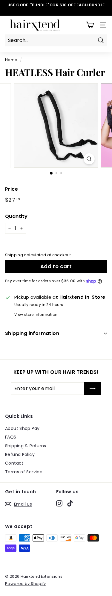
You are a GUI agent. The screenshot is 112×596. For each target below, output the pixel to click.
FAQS (10, 437)
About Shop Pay (22, 428)
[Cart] (90, 25)
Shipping (14, 254)
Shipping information (32, 333)
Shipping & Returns (25, 446)
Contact (14, 463)
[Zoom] (89, 158)
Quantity (16, 216)
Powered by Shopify (25, 583)
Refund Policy (20, 454)
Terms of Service (23, 472)
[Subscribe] (92, 388)
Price (11, 189)
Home (11, 59)
